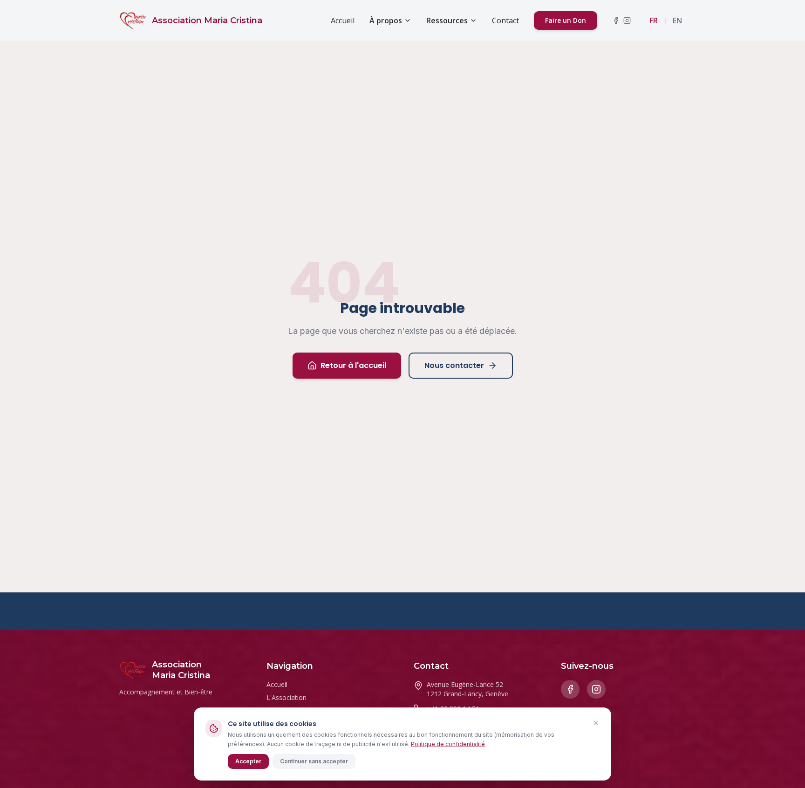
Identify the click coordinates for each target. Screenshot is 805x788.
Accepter (248, 761)
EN (677, 20)
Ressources (447, 20)
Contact (505, 20)
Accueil (343, 20)
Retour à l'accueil (353, 365)
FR (653, 20)
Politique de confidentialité (448, 743)
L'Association (286, 697)
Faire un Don (565, 20)
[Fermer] (596, 723)
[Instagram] (627, 20)
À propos (385, 20)
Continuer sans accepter (314, 761)
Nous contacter (454, 365)
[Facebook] (616, 20)
